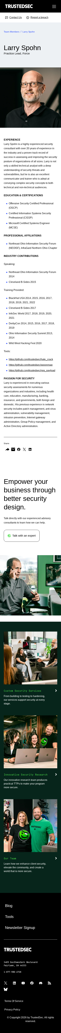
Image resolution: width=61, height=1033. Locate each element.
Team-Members (11, 31)
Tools (9, 917)
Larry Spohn (29, 31)
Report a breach (39, 17)
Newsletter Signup (20, 928)
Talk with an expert (24, 535)
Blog (8, 906)
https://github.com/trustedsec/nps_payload (32, 370)
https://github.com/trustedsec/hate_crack (31, 359)
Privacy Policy (12, 1009)
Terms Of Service (13, 1001)
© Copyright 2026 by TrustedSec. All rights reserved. (30, 1019)
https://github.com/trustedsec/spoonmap (31, 365)
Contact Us (15, 17)
